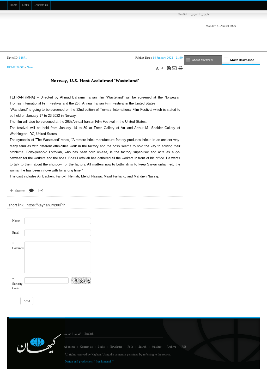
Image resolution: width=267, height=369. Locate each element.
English (182, 14)
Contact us (86, 346)
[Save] (169, 68)
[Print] (180, 68)
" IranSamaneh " (103, 361)
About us (69, 346)
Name (16, 221)
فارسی (205, 14)
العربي (194, 14)
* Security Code (17, 284)
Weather (156, 346)
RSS (183, 346)
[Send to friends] (174, 68)
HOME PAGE (15, 67)
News (30, 67)
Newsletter (116, 346)
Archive (171, 346)
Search (142, 346)
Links (101, 346)
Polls (130, 346)
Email (15, 233)
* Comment (18, 246)
